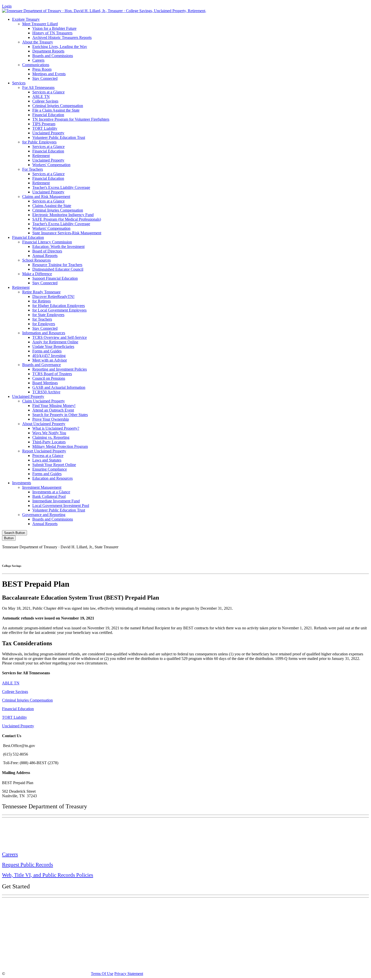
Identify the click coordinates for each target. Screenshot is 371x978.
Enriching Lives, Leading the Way (59, 46)
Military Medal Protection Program (60, 446)
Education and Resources (52, 478)
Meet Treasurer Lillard (40, 24)
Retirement (41, 155)
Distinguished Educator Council (57, 269)
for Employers (43, 324)
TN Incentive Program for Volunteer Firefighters (70, 119)
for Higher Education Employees (58, 305)
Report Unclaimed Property (44, 451)
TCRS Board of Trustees (52, 374)
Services (18, 83)
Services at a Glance (48, 92)
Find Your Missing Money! (53, 405)
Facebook (261, 555)
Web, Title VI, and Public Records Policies (47, 875)
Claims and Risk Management (46, 196)
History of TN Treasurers (52, 33)
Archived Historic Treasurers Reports (62, 37)
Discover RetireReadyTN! (53, 296)
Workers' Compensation (51, 165)
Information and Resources (43, 333)
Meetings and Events (49, 74)
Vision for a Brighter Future (54, 28)
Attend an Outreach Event (53, 410)
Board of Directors (47, 251)
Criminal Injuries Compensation (57, 106)
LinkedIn (325, 555)
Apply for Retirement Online (55, 342)
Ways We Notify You (49, 433)
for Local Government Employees (59, 310)
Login (7, 6)
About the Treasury (37, 42)
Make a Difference (37, 274)
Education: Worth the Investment (58, 246)
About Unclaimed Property (43, 424)
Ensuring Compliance (49, 469)
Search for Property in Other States (60, 415)
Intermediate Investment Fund (56, 501)
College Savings (45, 101)
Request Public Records (27, 865)
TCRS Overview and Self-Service (59, 337)
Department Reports (48, 51)
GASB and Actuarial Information (58, 387)
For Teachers (32, 169)
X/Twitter (304, 555)
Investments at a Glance (51, 492)
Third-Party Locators (49, 442)
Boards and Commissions (52, 56)
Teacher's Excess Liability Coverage (61, 187)
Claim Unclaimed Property (43, 401)
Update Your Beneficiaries (53, 346)
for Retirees (41, 301)
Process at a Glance (47, 455)
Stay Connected (45, 78)
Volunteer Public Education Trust (58, 137)
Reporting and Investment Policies (59, 369)
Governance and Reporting (43, 514)
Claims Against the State (51, 205)
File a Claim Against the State (56, 110)
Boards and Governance (41, 365)
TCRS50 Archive (46, 392)
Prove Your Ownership (50, 419)
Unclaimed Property (48, 133)
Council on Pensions (48, 378)
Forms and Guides (47, 351)
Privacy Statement (128, 973)
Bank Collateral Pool (49, 496)
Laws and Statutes (46, 460)
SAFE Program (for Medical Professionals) (66, 219)
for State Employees (48, 315)
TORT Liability (44, 128)
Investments (21, 483)
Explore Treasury (26, 19)
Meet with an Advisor (49, 360)
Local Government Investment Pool (60, 505)
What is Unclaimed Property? (55, 428)
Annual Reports (45, 255)
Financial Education (48, 115)
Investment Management (41, 487)
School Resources (36, 260)
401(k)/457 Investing (49, 355)
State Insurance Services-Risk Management (66, 233)
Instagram (282, 555)
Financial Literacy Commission (47, 242)
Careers (38, 60)
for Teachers (42, 319)
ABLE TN (41, 96)
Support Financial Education (55, 278)
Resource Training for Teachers (57, 265)
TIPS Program (43, 124)
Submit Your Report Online (54, 464)
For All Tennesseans (38, 87)
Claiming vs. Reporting (50, 437)
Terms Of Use (102, 973)
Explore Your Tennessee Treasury (38, 905)
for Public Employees (39, 142)
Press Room (41, 69)
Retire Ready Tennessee (41, 292)
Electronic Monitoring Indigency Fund (63, 215)
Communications (35, 65)
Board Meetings (45, 383)
